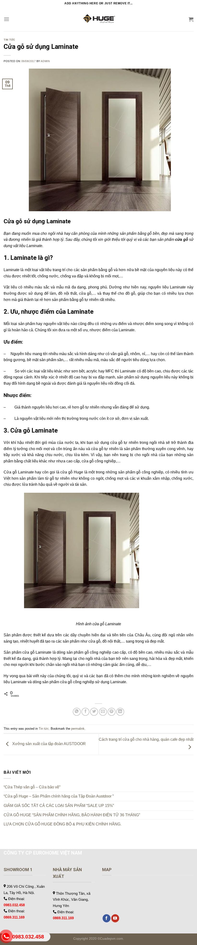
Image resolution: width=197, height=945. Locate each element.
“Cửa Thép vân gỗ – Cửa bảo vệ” (32, 787)
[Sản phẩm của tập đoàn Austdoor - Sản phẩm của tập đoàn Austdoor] (98, 19)
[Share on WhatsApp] (77, 712)
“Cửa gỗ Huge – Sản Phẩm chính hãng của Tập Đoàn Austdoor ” (59, 796)
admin (45, 61)
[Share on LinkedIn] (120, 712)
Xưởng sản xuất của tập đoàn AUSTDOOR (48, 744)
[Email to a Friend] (103, 712)
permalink (78, 728)
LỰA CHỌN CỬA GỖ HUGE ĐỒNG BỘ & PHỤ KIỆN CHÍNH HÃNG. (62, 824)
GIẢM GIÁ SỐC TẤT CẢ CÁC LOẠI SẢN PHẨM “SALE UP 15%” (59, 806)
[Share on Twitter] (94, 712)
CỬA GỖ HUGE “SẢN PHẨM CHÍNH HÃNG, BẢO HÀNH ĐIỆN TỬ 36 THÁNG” (72, 815)
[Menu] (6, 19)
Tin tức (9, 39)
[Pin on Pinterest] (112, 712)
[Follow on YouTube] (115, 918)
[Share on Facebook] (85, 712)
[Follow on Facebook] (107, 918)
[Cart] (191, 19)
